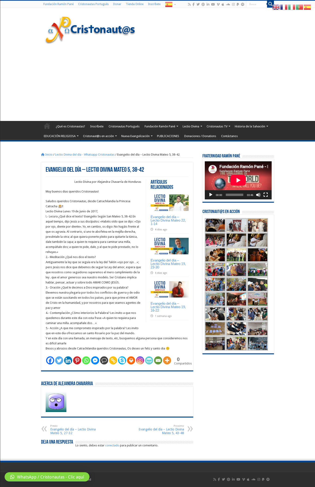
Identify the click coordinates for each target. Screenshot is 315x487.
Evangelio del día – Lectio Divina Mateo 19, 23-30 (168, 263)
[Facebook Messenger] (95, 360)
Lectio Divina (191, 126)
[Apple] (223, 4)
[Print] (131, 360)
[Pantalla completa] (265, 194)
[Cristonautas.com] (90, 28)
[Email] (158, 360)
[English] (276, 7)
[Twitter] (198, 4)
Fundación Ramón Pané (58, 4)
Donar (117, 4)
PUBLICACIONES (168, 136)
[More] (167, 360)
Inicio (49, 154)
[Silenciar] (258, 194)
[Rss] (189, 4)
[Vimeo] (218, 4)
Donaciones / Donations (200, 136)
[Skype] (122, 360)
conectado (112, 445)
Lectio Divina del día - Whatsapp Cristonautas (85, 154)
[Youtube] (213, 4)
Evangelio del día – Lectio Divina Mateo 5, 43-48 (161, 429)
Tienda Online (134, 4)
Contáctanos (229, 136)
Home (47, 126)
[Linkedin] (68, 360)
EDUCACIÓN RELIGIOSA (60, 136)
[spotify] (243, 4)
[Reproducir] (210, 194)
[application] (238, 180)
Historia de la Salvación (250, 126)
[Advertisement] (157, 81)
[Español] (170, 4)
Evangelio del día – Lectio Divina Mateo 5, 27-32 (73, 429)
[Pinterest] (203, 4)
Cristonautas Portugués (93, 4)
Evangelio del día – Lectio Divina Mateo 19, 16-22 (168, 306)
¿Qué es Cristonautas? (70, 126)
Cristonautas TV (217, 126)
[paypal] (238, 4)
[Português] (300, 7)
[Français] (284, 7)
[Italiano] (292, 7)
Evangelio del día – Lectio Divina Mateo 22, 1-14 (168, 220)
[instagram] (233, 4)
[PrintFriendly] (149, 360)
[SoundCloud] (228, 4)
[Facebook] (193, 4)
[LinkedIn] (208, 4)
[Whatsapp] (86, 360)
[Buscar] (270, 4)
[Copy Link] (113, 360)
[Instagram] (140, 360)
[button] (47, 476)
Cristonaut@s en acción (98, 136)
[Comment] (104, 360)
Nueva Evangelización (135, 136)
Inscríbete (154, 4)
